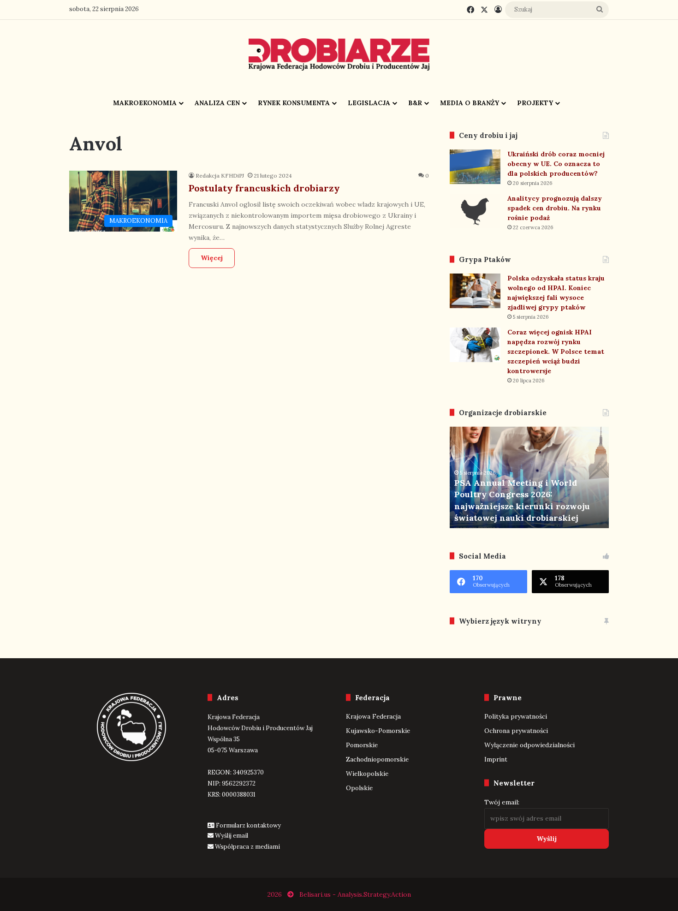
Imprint (495, 759)
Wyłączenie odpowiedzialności (529, 745)
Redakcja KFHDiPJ (220, 175)
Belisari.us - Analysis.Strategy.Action (355, 894)
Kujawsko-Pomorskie (378, 730)
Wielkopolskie (367, 773)
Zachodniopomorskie (377, 759)
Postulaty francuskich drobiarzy (264, 188)
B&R (415, 103)
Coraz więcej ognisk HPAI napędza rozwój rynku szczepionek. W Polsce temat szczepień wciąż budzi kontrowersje (555, 351)
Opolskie (359, 788)
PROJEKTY (535, 103)
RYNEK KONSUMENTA (294, 103)
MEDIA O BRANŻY (469, 103)
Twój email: (501, 802)
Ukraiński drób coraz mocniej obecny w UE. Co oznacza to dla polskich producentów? (556, 164)
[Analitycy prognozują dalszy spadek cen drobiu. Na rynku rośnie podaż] (475, 211)
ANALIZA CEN (217, 103)
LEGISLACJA (369, 103)
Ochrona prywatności (516, 730)
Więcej (212, 258)
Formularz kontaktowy (248, 825)
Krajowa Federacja (373, 716)
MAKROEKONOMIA (145, 103)
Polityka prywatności (515, 716)
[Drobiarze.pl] (339, 54)
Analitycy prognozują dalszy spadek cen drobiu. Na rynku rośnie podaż (554, 208)
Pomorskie (362, 745)
